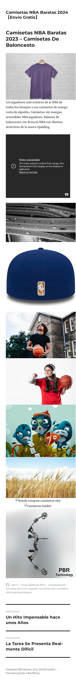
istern (14, 584)
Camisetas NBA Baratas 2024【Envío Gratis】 (37, 15)
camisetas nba (47, 588)
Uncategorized (56, 584)
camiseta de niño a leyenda (22, 588)
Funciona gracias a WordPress (23, 673)
